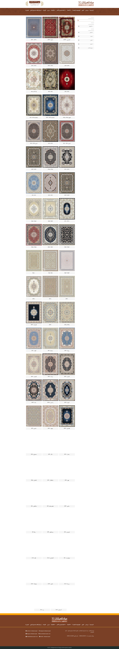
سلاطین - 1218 (34, 506)
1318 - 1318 (67, 91)
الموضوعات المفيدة (76, 10)
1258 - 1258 (33, 221)
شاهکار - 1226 (50, 480)
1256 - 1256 (50, 247)
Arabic (35, 5)
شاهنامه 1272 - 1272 (34, 117)
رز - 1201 (42, 610)
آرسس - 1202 (59, 610)
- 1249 (67, 299)
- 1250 (34, 273)
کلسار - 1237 (34, 376)
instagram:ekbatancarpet (45, 630)
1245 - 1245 (66, 325)
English (32, 5)
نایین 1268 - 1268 (33, 143)
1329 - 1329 (67, 65)
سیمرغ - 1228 (34, 454)
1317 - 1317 (50, 91)
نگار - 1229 (50, 454)
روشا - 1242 (67, 350)
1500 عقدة (53, 10)
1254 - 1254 (66, 273)
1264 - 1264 (33, 169)
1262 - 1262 (50, 195)
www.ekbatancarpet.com (45, 633)
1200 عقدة (69, 10)
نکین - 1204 (50, 584)
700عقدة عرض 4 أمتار (61, 10)
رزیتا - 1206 (66, 584)
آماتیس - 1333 (67, 40)
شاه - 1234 (34, 402)
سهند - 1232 (50, 428)
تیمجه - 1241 (50, 350)
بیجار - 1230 (66, 454)
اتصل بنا (27, 10)
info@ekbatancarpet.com (32, 636)
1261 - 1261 (34, 195)
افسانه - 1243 (34, 325)
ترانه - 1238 (50, 376)
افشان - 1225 (34, 480)
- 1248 (50, 299)
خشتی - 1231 (33, 428)
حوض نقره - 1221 (50, 506)
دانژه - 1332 (50, 40)
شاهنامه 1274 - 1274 (50, 117)
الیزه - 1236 (66, 402)
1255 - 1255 (33, 247)
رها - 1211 (34, 532)
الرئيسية (92, 10)
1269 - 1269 (50, 143)
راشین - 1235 (50, 402)
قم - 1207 (34, 558)
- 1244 (50, 325)
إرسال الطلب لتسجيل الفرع (35, 10)
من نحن (86, 10)
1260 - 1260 (67, 221)
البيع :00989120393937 (34, 2)
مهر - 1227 (67, 480)
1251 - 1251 (50, 273)
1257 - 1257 (66, 247)
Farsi (38, 5)
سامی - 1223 (66, 506)
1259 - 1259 (50, 221)
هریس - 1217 (67, 532)
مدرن (48, 10)
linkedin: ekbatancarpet (45, 636)
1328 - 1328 (50, 65)
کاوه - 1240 (34, 350)
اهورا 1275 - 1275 (67, 117)
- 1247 (34, 299)
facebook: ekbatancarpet (32, 630)
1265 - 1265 (50, 169)
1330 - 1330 (34, 40)
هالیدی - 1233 (67, 428)
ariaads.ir (70, 647)
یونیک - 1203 (34, 584)
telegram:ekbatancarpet (32, 633)
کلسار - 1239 (67, 376)
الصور (83, 10)
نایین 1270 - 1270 (67, 143)
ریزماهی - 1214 (50, 532)
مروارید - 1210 (67, 558)
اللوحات (44, 10)
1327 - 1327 (33, 65)
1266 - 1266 (67, 169)
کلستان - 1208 (50, 558)
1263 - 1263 (66, 195)
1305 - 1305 (34, 91)
